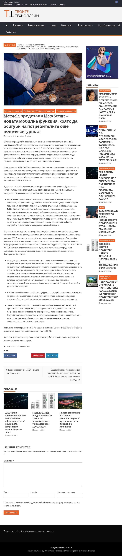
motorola (19, 346)
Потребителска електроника (105, 277)
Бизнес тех (66, 25)
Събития (103, 127)
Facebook (10, 355)
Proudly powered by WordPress (41, 551)
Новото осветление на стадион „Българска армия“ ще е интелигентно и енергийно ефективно (70, 420)
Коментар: (9, 461)
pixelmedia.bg (20, 531)
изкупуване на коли (35, 531)
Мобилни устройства (45, 111)
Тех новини (18, 25)
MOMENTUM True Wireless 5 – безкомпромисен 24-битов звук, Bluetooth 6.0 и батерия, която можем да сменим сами (108, 106)
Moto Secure (11, 346)
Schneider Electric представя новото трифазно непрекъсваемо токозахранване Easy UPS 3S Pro (42, 420)
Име (6, 492)
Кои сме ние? (8, 4)
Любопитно (11, 32)
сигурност (26, 346)
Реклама (62, 4)
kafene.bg (50, 531)
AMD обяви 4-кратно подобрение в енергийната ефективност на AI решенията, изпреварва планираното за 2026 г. (15, 423)
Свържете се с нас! (21, 4)
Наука (53, 25)
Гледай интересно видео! (38, 4)
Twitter (25, 355)
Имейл (34, 492)
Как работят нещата (107, 25)
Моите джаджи (105, 91)
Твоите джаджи (85, 25)
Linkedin (53, 355)
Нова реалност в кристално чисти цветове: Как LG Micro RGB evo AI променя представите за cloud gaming (108, 291)
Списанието (53, 4)
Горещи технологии (37, 25)
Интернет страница (66, 492)
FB (116, 2)
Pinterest (39, 355)
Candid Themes (88, 551)
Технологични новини (66, 111)
